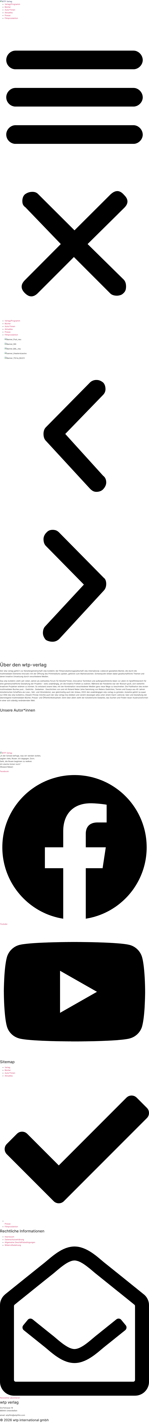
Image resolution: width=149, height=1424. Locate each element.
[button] (74, 169)
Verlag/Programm (12, 4)
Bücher (8, 7)
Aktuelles (9, 12)
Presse (7, 15)
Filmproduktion (11, 18)
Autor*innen (10, 10)
